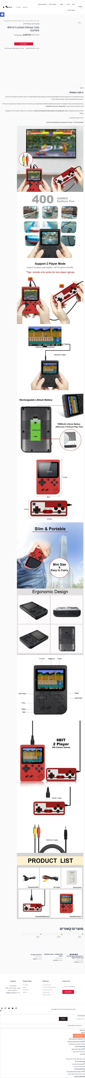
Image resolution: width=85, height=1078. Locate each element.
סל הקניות (25, 990)
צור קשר (25, 992)
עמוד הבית (36, 20)
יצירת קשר (25, 7)
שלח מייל (19, 7)
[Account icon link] (3, 7)
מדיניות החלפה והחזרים (49, 987)
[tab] (81, 88)
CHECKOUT (78, 1035)
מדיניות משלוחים (47, 990)
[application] (66, 4)
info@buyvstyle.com (11, 992)
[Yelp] (0, 1010)
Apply (63, 1019)
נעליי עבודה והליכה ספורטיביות (76, 1074)
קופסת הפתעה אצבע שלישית (77, 1044)
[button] (74, 954)
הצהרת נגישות (47, 995)
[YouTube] (12, 1008)
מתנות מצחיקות (42, 4)
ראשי (73, 4)
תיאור (81, 88)
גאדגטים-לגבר (29, 20)
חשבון (24, 987)
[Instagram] (5, 1008)
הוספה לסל (23, 44)
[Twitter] (9, 1008)
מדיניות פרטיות (47, 985)
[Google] (2, 1008)
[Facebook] (16, 1008)
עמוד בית (25, 985)
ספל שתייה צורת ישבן (79, 1051)
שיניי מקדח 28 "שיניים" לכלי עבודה (75, 1059)
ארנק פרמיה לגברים (79, 1066)
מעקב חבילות (71, 10)
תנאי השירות (46, 992)
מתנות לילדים (52, 4)
